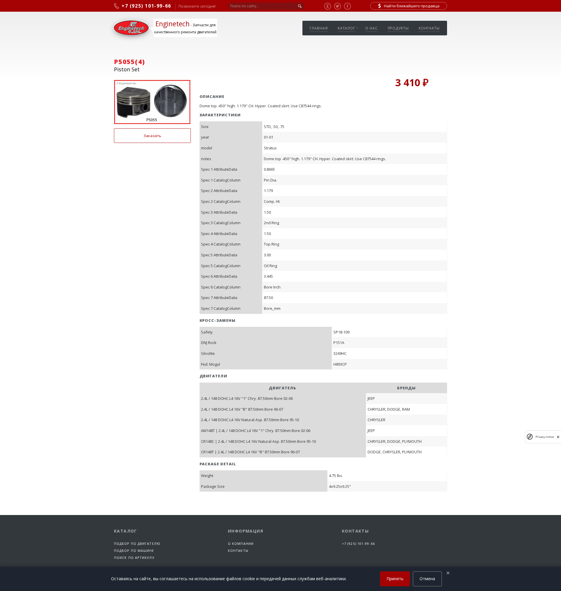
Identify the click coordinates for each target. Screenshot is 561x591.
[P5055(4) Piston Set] (152, 102)
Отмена (427, 578)
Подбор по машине (134, 550)
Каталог (346, 28)
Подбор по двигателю (137, 543)
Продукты (398, 28)
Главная (319, 28)
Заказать (152, 135)
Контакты (429, 28)
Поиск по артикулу (134, 557)
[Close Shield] (558, 436)
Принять (395, 578)
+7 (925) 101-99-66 (358, 543)
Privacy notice (545, 436)
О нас (371, 28)
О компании (241, 543)
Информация (245, 531)
